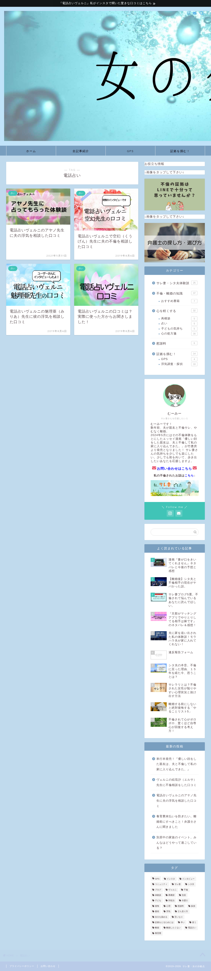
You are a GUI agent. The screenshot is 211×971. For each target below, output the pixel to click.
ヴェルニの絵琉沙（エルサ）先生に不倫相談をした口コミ (176, 782)
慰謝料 (175, 343)
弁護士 (185, 900)
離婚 (157, 928)
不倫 (186, 890)
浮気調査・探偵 (178, 364)
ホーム (31, 151)
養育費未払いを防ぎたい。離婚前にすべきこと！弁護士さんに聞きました (176, 821)
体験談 (158, 895)
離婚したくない (173, 928)
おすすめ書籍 (178, 301)
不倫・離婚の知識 (176, 293)
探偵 (193, 906)
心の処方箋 (178, 333)
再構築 (178, 318)
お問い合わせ (48, 966)
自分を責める (161, 917)
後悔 (157, 906)
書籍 (157, 911)
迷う (194, 922)
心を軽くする (176, 311)
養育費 (158, 933)
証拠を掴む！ (180, 151)
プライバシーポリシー (21, 966)
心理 (168, 906)
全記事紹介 (81, 151)
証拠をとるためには (164, 922)
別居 (184, 895)
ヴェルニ (172, 890)
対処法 (171, 900)
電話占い (192, 928)
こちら (189, 475)
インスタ (171, 879)
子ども (158, 900)
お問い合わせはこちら (174, 468)
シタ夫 (191, 884)
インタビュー (188, 879)
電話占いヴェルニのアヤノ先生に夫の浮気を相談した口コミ (176, 800)
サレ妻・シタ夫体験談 (176, 283)
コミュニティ (161, 884)
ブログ (158, 890)
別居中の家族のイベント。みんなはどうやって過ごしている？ (176, 842)
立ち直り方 (183, 911)
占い (178, 323)
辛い (183, 922)
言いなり (179, 917)
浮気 (168, 911)
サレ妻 (178, 884)
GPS (130, 151)
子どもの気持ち (178, 328)
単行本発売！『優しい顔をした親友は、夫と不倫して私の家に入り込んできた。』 (176, 764)
